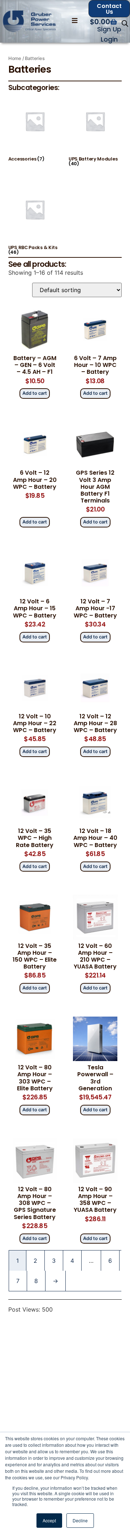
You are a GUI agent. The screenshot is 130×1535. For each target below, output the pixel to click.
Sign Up (109, 29)
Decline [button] (80, 1520)
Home (14, 58)
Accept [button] (49, 1520)
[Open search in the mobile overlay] (125, 23)
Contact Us (109, 9)
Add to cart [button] (34, 393)
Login (109, 39)
